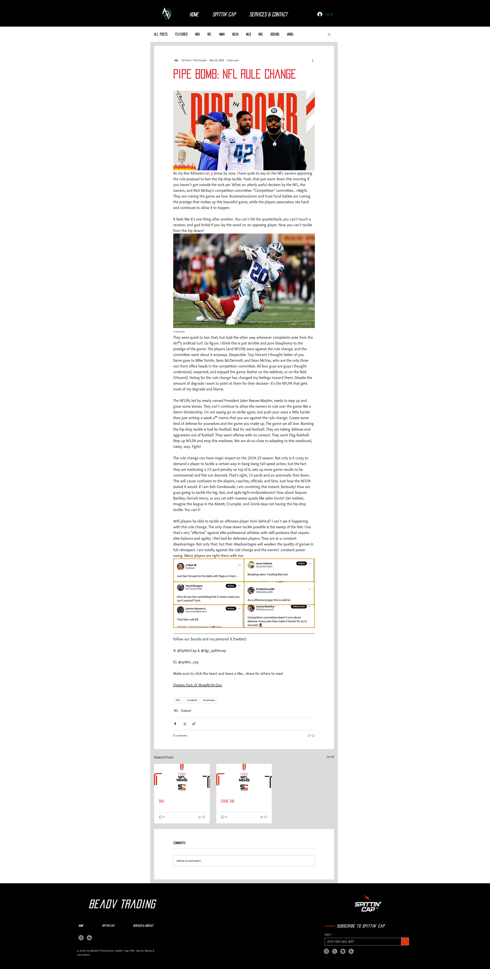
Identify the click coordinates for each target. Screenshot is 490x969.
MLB (248, 34)
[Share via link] (194, 724)
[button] (329, 34)
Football (192, 700)
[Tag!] (182, 779)
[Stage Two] (244, 779)
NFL (209, 34)
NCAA (235, 34)
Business (209, 700)
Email (328, 934)
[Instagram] (81, 937)
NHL (261, 34)
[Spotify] (342, 951)
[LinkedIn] (89, 937)
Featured (181, 34)
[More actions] (312, 60)
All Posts (160, 34)
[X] (334, 951)
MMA (222, 34)
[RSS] (351, 951)
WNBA (290, 34)
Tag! (161, 801)
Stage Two (227, 801)
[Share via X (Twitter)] (184, 724)
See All (330, 756)
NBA (197, 34)
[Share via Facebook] (175, 724)
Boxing (275, 34)
